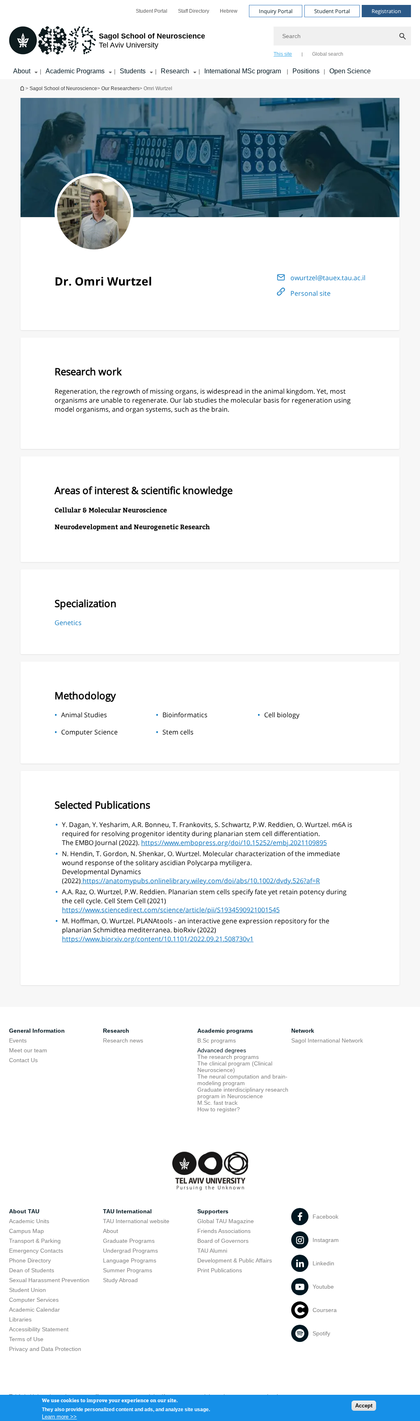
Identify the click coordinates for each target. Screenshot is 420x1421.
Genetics (68, 622)
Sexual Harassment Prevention (49, 1280)
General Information (37, 1030)
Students (133, 71)
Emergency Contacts (36, 1250)
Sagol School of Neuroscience (63, 88)
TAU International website (136, 1221)
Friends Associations (224, 1231)
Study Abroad (120, 1280)
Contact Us (23, 1060)
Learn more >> (59, 1417)
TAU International (127, 1211)
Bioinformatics (185, 714)
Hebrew (228, 11)
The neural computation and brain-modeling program (242, 1079)
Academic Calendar (34, 1309)
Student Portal (151, 11)
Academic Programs (75, 71)
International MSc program (243, 71)
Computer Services (34, 1299)
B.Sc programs (216, 1040)
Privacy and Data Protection (45, 1349)
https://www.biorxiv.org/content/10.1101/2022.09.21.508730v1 (157, 938)
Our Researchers (120, 88)
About (21, 71)
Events (18, 1040)
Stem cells (178, 732)
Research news (123, 1040)
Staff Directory (193, 11)
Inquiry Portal (275, 11)
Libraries (20, 1319)
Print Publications (219, 1270)
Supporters (212, 1211)
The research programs (228, 1057)
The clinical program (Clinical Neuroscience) (234, 1066)
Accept (363, 1406)
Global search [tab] (327, 54)
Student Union (27, 1290)
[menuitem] (151, 11)
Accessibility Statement (38, 1329)
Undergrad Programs (130, 1250)
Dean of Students (31, 1270)
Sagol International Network (327, 1040)
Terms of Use (26, 1339)
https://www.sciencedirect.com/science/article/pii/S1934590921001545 (171, 909)
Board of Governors (223, 1240)
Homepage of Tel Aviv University (23, 88)
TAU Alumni (212, 1250)
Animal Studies (84, 714)
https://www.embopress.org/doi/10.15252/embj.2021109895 (234, 842)
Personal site (310, 293)
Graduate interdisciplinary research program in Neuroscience (242, 1092)
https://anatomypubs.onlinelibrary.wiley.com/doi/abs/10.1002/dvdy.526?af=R (200, 880)
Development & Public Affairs (234, 1260)
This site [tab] (283, 54)
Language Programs (129, 1260)
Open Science (350, 71)
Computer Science (89, 732)
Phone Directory (30, 1260)
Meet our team (28, 1050)
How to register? (218, 1109)
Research (175, 71)
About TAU (24, 1211)
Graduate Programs (129, 1240)
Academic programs (225, 1030)
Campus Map (26, 1231)
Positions (306, 71)
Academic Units (29, 1221)
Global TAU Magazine (225, 1221)
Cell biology (281, 714)
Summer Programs (127, 1270)
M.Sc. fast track (217, 1102)
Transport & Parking (35, 1240)
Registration (386, 11)
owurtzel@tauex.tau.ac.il (327, 277)
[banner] (210, 39)
